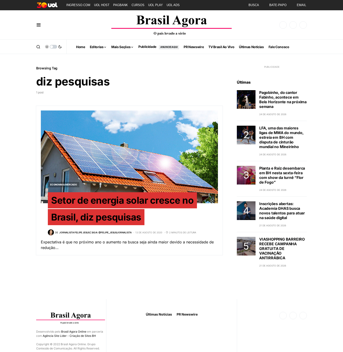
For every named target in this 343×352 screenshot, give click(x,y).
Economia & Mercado (63, 184)
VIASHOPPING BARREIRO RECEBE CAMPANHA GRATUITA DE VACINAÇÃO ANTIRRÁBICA (282, 248)
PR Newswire (187, 314)
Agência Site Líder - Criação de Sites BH (69, 336)
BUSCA (253, 5)
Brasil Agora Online (73, 331)
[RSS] (303, 25)
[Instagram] (293, 25)
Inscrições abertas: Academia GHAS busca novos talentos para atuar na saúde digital (282, 210)
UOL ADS (173, 5)
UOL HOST (101, 5)
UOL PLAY (155, 5)
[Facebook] (283, 25)
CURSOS (138, 5)
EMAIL (301, 5)
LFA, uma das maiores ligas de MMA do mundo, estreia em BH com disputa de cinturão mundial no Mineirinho (281, 137)
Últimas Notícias (159, 314)
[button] (38, 25)
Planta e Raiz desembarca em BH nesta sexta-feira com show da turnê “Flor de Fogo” (282, 175)
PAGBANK (120, 5)
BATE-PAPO (278, 5)
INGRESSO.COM (78, 5)
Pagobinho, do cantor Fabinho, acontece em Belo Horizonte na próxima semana (283, 99)
